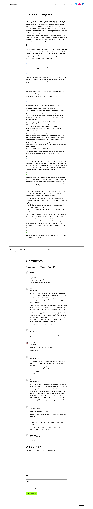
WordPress (81, 505)
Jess (31, 288)
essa (31, 406)
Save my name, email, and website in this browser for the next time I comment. (46, 488)
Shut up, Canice (13, 4)
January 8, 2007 (34, 424)
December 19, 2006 (34, 381)
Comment (29, 453)
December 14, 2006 (34, 358)
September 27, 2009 (35, 436)
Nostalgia (24, 249)
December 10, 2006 (34, 344)
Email (28, 475)
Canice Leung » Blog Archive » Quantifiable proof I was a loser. (47, 422)
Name (28, 468)
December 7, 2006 (34, 274)
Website (28, 481)
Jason (31, 330)
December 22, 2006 (35, 408)
